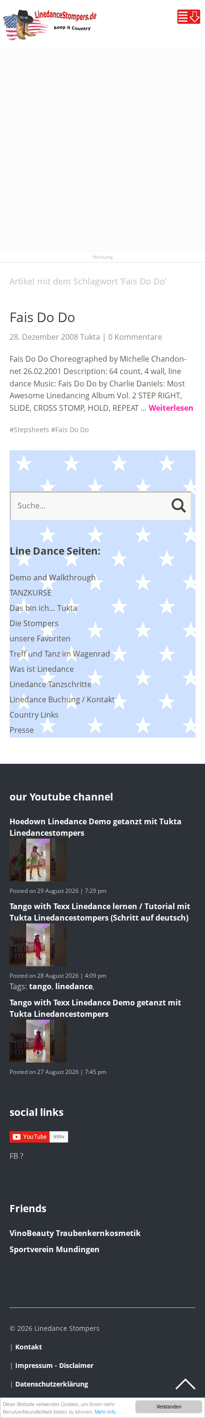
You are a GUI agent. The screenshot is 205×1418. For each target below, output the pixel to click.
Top (185, 1384)
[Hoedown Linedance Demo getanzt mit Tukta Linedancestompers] (38, 878)
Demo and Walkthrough (53, 577)
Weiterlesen (171, 408)
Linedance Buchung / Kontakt (62, 699)
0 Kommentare (135, 337)
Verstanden (169, 1406)
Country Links (34, 714)
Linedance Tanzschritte (51, 684)
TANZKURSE (30, 592)
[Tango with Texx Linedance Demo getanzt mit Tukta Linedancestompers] (38, 1059)
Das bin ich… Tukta (43, 608)
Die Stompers (34, 623)
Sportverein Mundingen (55, 1249)
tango (40, 986)
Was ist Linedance (42, 669)
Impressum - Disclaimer (54, 1365)
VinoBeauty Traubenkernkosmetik (75, 1233)
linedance (73, 986)
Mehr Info (105, 1411)
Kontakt (28, 1346)
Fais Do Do (42, 317)
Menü (188, 17)
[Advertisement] (102, 150)
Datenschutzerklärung (51, 1383)
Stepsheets (31, 429)
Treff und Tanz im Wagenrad (60, 653)
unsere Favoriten (40, 638)
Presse (22, 730)
